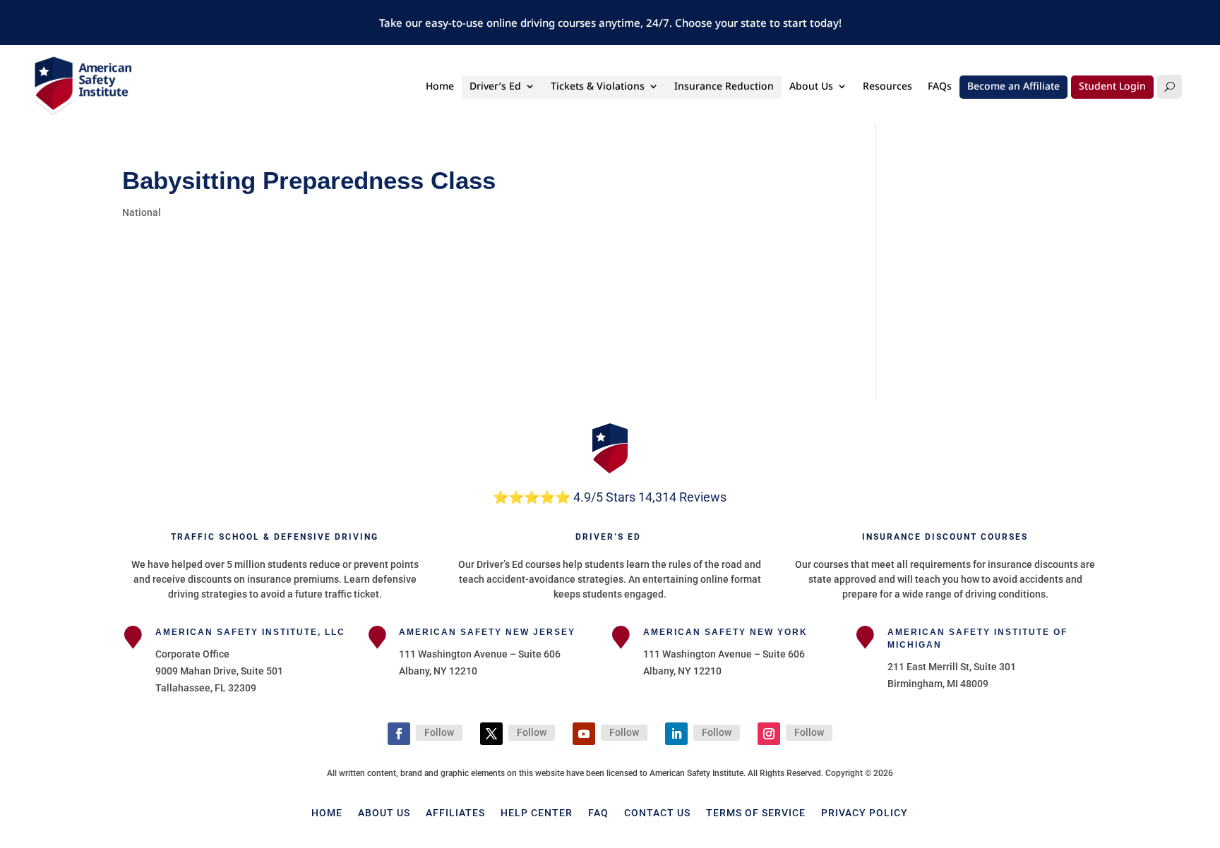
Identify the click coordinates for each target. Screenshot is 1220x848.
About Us (811, 86)
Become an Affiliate (1013, 86)
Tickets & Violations (598, 86)
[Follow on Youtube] (584, 733)
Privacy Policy (864, 812)
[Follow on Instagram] (769, 733)
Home (440, 86)
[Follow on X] (491, 733)
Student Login (1112, 86)
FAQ (598, 812)
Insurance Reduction (724, 86)
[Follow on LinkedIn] (676, 733)
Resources (887, 86)
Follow (439, 732)
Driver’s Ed (495, 86)
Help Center (537, 812)
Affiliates (455, 812)
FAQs (940, 86)
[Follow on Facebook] (399, 733)
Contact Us (657, 812)
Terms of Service (756, 812)
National (141, 212)
